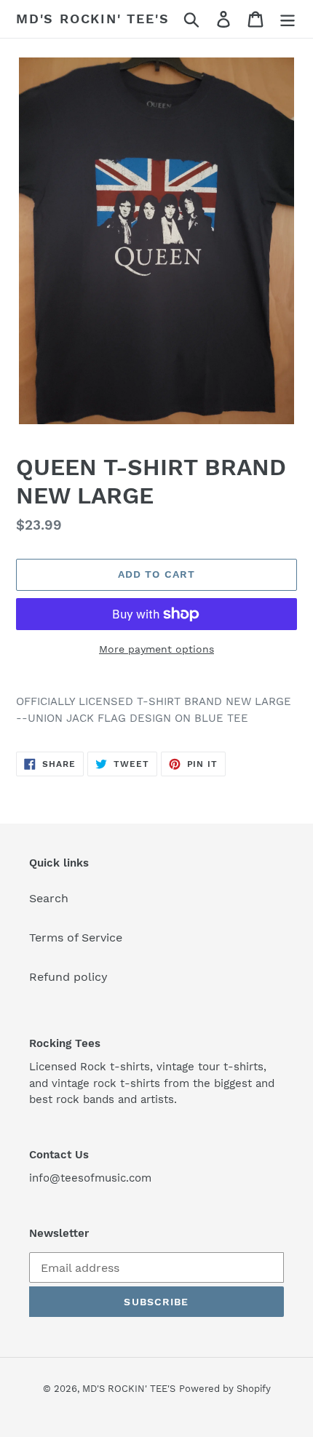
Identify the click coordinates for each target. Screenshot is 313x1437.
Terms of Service (75, 937)
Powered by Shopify (225, 1388)
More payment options (156, 649)
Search (48, 898)
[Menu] (288, 19)
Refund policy (68, 977)
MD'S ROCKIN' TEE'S (92, 18)
